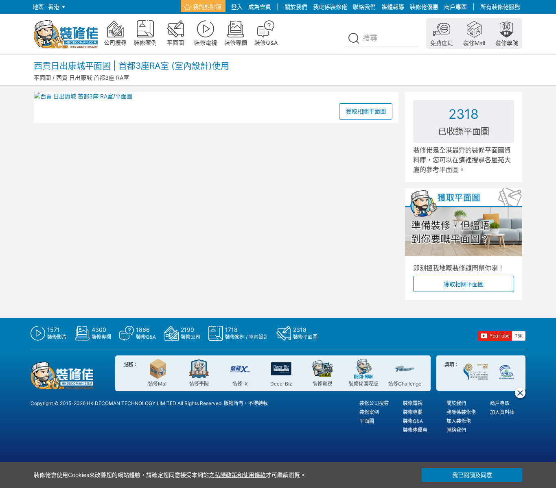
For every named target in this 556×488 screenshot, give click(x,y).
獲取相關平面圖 (366, 111)
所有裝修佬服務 (500, 6)
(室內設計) (191, 66)
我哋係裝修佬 (330, 6)
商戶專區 (455, 6)
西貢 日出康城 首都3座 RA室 (92, 77)
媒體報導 (392, 6)
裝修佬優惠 (424, 6)
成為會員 (259, 6)
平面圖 (42, 77)
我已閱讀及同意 (472, 474)
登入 (237, 6)
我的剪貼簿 (207, 6)
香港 (53, 6)
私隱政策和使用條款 (240, 474)
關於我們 (296, 6)
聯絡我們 (364, 6)
